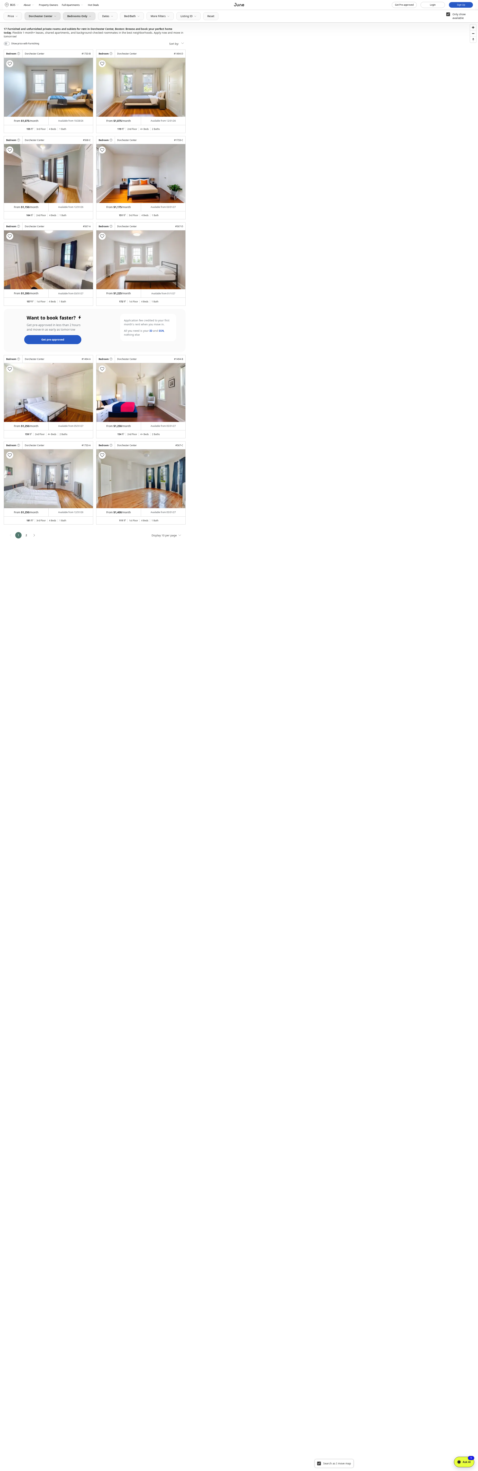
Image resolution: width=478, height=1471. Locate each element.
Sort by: (174, 43)
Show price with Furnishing (25, 43)
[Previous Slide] (12, 87)
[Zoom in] (473, 27)
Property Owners (48, 5)
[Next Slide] (85, 87)
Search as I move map (337, 1463)
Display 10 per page (164, 535)
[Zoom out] (473, 33)
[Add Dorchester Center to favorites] (9, 63)
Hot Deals (93, 5)
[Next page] (34, 535)
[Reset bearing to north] (473, 39)
